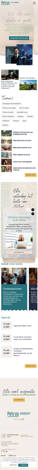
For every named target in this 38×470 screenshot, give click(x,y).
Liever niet (13, 465)
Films (24, 121)
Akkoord (24, 465)
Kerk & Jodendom (8, 116)
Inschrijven (19, 400)
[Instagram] (23, 419)
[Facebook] (21, 419)
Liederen (20, 116)
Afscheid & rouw (22, 112)
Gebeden (30, 116)
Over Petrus (4, 445)
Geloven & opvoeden (9, 108)
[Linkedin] (6, 451)
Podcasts (5, 125)
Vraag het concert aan (19, 38)
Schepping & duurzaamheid (11, 103)
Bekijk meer (30, 175)
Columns (16, 121)
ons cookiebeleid (23, 462)
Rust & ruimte (24, 108)
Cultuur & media (8, 112)
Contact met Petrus (6, 441)
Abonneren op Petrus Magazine (10, 443)
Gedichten (6, 121)
